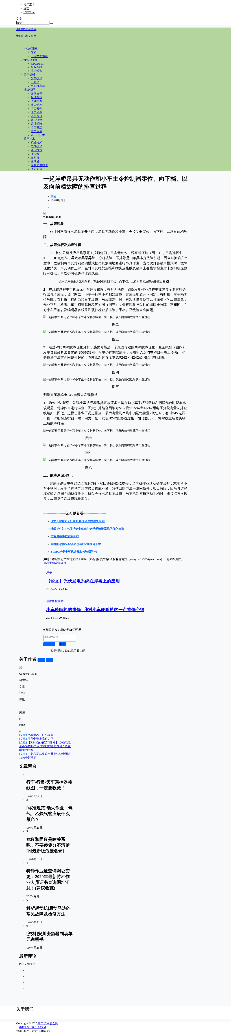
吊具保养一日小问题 (36, 734)
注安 (26, 8)
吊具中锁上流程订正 (36, 738)
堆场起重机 (30, 60)
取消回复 (49, 644)
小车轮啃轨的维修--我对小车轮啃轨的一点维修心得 (95, 609)
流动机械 (29, 74)
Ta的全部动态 (27, 757)
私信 (49, 660)
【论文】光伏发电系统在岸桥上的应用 (83, 581)
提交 (62, 644)
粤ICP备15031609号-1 (32, 1027)
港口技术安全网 (47, 1023)
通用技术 (29, 138)
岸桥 (53, 196)
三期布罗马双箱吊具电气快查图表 (45, 753)
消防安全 (29, 12)
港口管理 (29, 89)
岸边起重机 (30, 48)
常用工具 (29, 4)
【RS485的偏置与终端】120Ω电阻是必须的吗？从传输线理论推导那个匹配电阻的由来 (45, 746)
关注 (41, 660)
